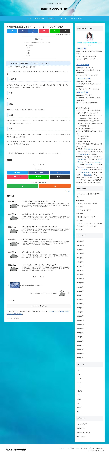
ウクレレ (79, 378)
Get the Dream (84, 154)
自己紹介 (79, 407)
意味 (29, 53)
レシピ (79, 382)
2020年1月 (80, 316)
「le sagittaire (89, 164)
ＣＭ (78, 412)
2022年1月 (80, 249)
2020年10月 (80, 283)
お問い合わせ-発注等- (83, 432)
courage (97, 162)
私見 (29, 55)
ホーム (62, 448)
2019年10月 (80, 328)
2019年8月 (80, 337)
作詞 (78, 395)
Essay (78, 374)
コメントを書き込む (39, 306)
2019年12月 (80, 320)
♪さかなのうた (82, 92)
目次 (36, 39)
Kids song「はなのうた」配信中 (87, 203)
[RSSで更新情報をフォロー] (55, 186)
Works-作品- (80, 428)
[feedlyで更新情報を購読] (22, 186)
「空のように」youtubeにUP (86, 217)
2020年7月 (80, 291)
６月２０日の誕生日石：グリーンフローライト (39, 42)
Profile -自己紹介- (82, 424)
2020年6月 (80, 295)
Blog (78, 370)
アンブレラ (88, 149)
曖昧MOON (81, 159)
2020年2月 (80, 312)
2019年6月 (80, 345)
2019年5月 (80, 349)
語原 (29, 50)
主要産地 (30, 45)
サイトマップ (81, 436)
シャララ (80, 167)
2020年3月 (80, 308)
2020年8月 (80, 287)
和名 (29, 47)
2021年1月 (80, 274)
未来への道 (87, 175)
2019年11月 (80, 324)
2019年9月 (80, 333)
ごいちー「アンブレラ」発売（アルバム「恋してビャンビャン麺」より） (89, 225)
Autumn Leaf (85, 172)
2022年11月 (80, 245)
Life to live (84, 170)
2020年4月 (80, 303)
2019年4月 (80, 353)
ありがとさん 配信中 (84, 210)
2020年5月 (80, 299)
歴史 (78, 403)
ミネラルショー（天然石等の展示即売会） (89, 195)
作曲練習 (79, 391)
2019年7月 (80, 341)
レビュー (79, 387)
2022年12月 (80, 241)
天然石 (10, 160)
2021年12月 (80, 253)
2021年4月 (80, 266)
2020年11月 (80, 278)
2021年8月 (80, 258)
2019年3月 (80, 358)
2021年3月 (80, 270)
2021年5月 (80, 262)
